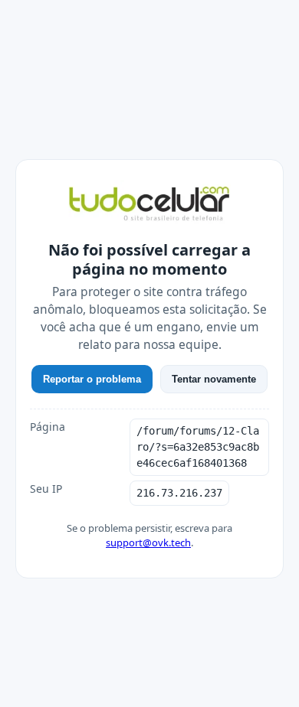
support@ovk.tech (148, 542)
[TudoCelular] (149, 205)
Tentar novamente (214, 379)
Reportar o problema (92, 379)
